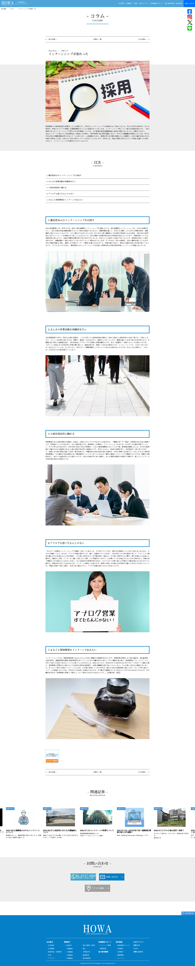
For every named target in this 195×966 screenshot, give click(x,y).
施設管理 (86, 955)
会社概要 (51, 948)
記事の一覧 (97, 39)
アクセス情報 (97, 888)
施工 (84, 948)
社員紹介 (121, 952)
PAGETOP (189, 913)
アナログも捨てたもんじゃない (61, 194)
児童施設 (70, 955)
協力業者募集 (169, 3)
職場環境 (121, 955)
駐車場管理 (86, 958)
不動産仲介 (86, 952)
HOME (3, 9)
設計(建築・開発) (89, 945)
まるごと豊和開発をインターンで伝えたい (65, 200)
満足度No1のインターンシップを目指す (64, 175)
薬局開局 (103, 948)
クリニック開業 (105, 945)
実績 (135, 3)
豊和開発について (124, 945)
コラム (12, 9)
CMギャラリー (144, 3)
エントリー (121, 958)
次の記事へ (142, 39)
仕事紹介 (121, 948)
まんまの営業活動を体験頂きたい (62, 181)
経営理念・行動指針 (55, 952)
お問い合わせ (189, 3)
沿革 (49, 955)
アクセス (51, 958)
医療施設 (70, 948)
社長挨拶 (51, 945)
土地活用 (69, 945)
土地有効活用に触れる (57, 188)
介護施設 (70, 952)
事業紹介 (129, 3)
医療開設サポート (157, 3)
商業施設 (70, 958)
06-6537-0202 (86, 876)
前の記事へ (53, 39)
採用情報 (179, 3)
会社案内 (121, 3)
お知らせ (136, 945)
